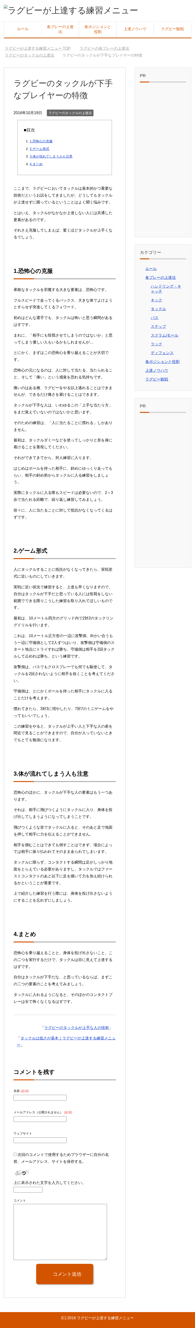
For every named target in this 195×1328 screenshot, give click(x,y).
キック (156, 300)
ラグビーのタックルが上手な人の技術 (76, 1028)
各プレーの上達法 (60, 29)
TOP (40, 48)
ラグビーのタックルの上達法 (70, 113)
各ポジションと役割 (97, 29)
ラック (156, 344)
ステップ (158, 326)
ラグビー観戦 (172, 29)
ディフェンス (162, 353)
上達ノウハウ (135, 29)
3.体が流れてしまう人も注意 (51, 156)
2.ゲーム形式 (39, 149)
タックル (158, 309)
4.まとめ (36, 164)
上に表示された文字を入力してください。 (50, 1183)
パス (154, 318)
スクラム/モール (164, 335)
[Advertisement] (163, 161)
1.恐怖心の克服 (41, 141)
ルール (23, 29)
